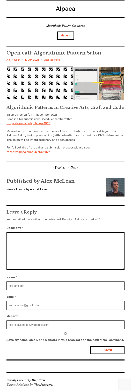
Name (11, 277)
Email (11, 296)
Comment (14, 228)
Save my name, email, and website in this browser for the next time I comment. (65, 340)
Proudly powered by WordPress (25, 380)
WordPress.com (42, 384)
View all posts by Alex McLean (26, 189)
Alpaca (65, 8)
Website (12, 316)
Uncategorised (52, 59)
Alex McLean (13, 59)
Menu (64, 35)
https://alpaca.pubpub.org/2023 (28, 123)
